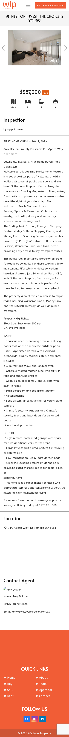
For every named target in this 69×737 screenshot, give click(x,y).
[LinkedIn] (42, 719)
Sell (10, 690)
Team (43, 684)
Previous (3, 47)
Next (65, 47)
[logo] (10, 5)
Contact (44, 696)
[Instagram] (34, 719)
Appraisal (45, 690)
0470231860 (21, 604)
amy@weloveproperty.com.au (31, 611)
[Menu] (28, 5)
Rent (10, 696)
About (43, 677)
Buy (9, 684)
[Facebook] (27, 719)
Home (11, 677)
